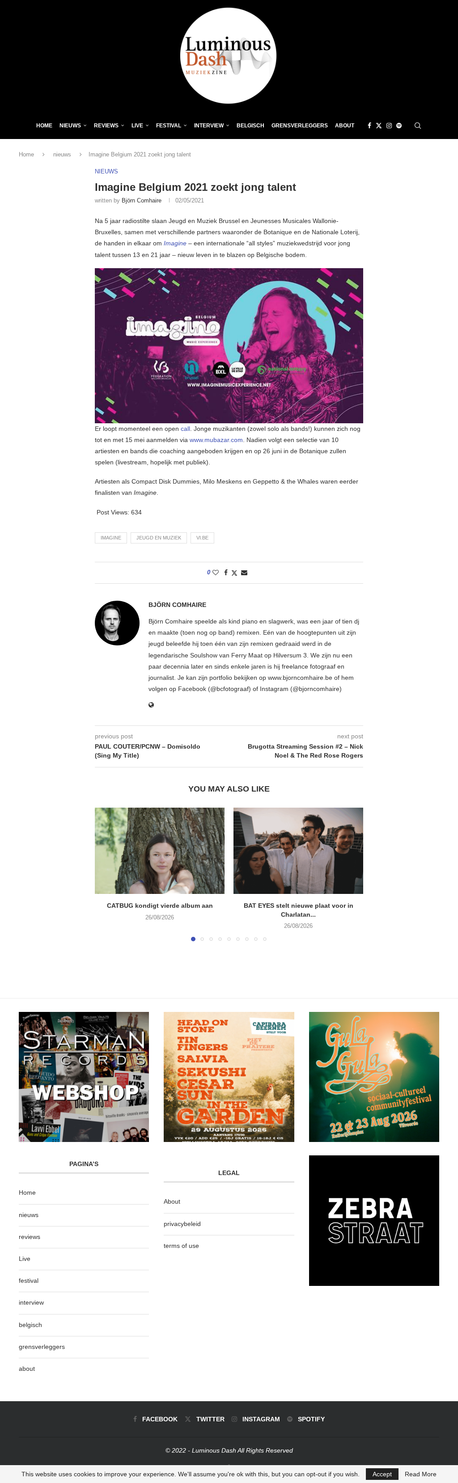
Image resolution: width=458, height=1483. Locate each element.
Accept (382, 1474)
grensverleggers (42, 1346)
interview (31, 1302)
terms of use (181, 1245)
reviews (29, 1236)
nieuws (70, 125)
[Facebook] (369, 126)
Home (44, 125)
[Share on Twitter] (234, 573)
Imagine (175, 243)
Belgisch (250, 125)
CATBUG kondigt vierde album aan (160, 905)
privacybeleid (182, 1223)
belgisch (30, 1324)
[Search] (417, 126)
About (344, 125)
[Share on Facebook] (226, 572)
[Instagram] (389, 126)
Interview (209, 125)
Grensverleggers (299, 125)
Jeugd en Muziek (158, 537)
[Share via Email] (244, 572)
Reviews (106, 125)
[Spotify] (399, 126)
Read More (421, 1474)
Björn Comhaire (141, 200)
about (27, 1368)
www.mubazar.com (216, 439)
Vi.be (202, 537)
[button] (106, 873)
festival (28, 1280)
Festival (168, 125)
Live (137, 125)
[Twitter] (379, 126)
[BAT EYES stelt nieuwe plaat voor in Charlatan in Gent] (298, 851)
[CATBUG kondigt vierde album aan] (160, 851)
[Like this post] (215, 572)
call (185, 428)
